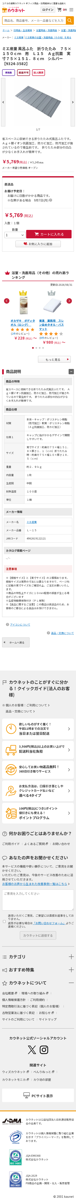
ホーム (6, 30)
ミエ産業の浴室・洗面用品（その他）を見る (48, 37)
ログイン (47, 10)
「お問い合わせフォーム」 (49, 923)
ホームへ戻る (16, 642)
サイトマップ (48, 1019)
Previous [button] (7, 301)
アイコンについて (20, 624)
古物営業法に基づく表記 (18, 1013)
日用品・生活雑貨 (23, 30)
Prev (3, 102)
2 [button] (36, 348)
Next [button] (69, 301)
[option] (24, 315)
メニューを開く (71, 9)
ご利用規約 (37, 1000)
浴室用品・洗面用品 (46, 30)
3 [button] (40, 348)
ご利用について (36, 705)
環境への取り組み (33, 993)
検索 (69, 20)
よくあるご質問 (34, 844)
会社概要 (8, 993)
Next (73, 102)
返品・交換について (62, 633)
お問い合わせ (61, 844)
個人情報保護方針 (14, 1000)
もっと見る (53, 359)
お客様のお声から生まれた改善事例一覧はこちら (34, 884)
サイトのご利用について (18, 1019)
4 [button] (43, 348)
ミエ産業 (18, 37)
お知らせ (45, 1013)
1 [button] (33, 348)
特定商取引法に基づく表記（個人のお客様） (31, 1006)
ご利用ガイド (11, 844)
